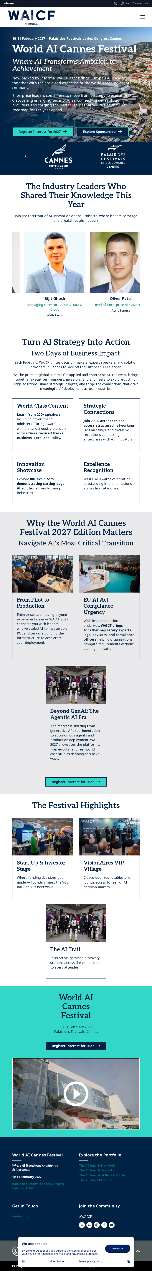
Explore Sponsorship (99, 131)
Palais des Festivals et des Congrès (38, 1184)
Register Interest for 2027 (40, 131)
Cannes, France (23, 1188)
